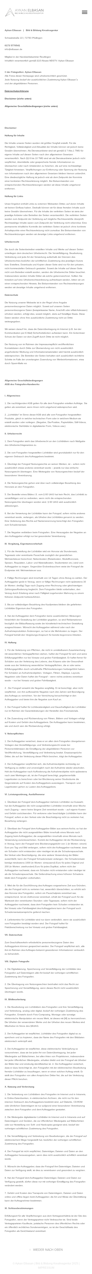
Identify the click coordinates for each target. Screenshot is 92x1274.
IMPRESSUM (46, 1267)
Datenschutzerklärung (17, 91)
